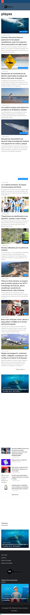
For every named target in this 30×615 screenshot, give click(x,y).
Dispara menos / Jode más (19, 460)
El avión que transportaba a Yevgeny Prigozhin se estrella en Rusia (20, 477)
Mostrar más (15, 494)
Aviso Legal (4, 555)
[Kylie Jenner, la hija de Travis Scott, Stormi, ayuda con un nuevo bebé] (5, 470)
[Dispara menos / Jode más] (5, 462)
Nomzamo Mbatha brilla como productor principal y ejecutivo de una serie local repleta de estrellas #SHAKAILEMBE (20, 452)
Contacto (3, 557)
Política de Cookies (6, 560)
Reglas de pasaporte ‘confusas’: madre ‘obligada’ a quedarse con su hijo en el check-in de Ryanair (14, 355)
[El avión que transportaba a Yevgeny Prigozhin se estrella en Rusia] (5, 479)
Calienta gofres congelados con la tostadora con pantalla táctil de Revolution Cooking (20, 486)
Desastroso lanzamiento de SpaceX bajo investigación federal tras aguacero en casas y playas (15, 141)
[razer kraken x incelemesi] (15, 614)
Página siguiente (20, 369)
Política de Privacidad (6, 563)
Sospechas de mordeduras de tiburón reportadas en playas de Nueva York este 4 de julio (14, 76)
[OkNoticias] (8, 6)
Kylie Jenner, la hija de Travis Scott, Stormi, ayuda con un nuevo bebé (20, 469)
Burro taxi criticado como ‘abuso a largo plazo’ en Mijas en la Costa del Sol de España (15, 321)
